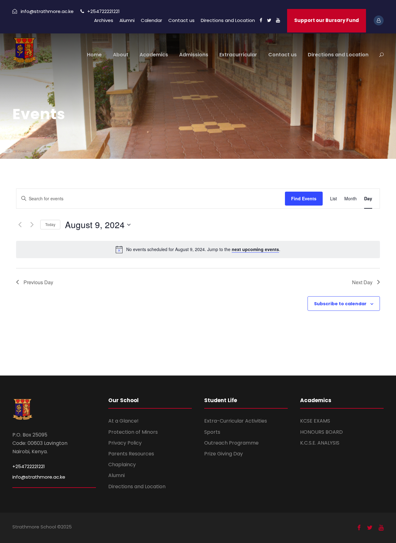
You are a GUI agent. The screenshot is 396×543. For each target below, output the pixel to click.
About (120, 54)
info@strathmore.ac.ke (38, 477)
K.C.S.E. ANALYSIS (319, 442)
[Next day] (32, 224)
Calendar (151, 20)
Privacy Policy (125, 442)
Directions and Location (228, 20)
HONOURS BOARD (321, 432)
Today (50, 224)
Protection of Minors (133, 432)
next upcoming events (255, 249)
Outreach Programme (231, 442)
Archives (103, 20)
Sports (212, 432)
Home (94, 54)
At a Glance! (123, 420)
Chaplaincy (122, 464)
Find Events (303, 198)
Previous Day (38, 282)
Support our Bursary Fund (326, 20)
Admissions (193, 54)
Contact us (181, 20)
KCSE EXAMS (315, 420)
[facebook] (261, 20)
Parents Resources (131, 453)
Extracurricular (238, 54)
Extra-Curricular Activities (235, 420)
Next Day (362, 282)
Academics (154, 54)
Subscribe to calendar (340, 304)
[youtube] (278, 20)
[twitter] (269, 20)
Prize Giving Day (223, 453)
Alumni (127, 20)
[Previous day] (20, 224)
